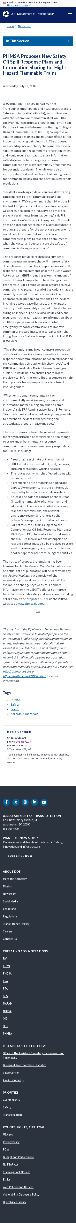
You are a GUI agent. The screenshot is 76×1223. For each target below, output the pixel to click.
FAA (5, 958)
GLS (5, 996)
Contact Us (10, 939)
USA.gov (8, 1134)
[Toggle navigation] (70, 13)
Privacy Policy (11, 1142)
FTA (5, 988)
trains (15, 709)
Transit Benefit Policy (16, 924)
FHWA (6, 966)
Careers (7, 931)
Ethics (7, 1179)
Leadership (10, 909)
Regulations (10, 916)
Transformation (12, 1115)
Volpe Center (11, 1073)
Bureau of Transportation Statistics (24, 1065)
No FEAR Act (10, 1164)
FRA (5, 981)
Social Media (10, 901)
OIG (5, 1018)
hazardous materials (24, 714)
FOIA (6, 1149)
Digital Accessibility (14, 1202)
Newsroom (24, 26)
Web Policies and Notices (18, 1187)
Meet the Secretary (15, 879)
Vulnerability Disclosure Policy (21, 1194)
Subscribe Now (20, 856)
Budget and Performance (18, 1157)
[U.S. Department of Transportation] (28, 14)
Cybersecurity (11, 1100)
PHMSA (15, 700)
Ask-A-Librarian (12, 1080)
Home (10, 26)
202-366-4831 (22, 741)
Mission (7, 886)
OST (5, 1026)
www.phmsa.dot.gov (31, 603)
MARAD (7, 1003)
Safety (15, 704)
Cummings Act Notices (16, 1172)
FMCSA (7, 973)
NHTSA (7, 1011)
